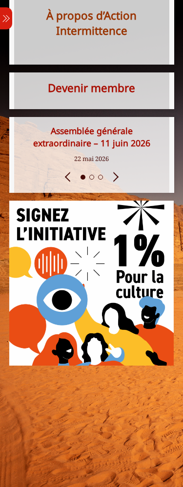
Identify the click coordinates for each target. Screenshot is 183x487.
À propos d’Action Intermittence (91, 23)
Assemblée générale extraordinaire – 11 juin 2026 (91, 137)
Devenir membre (91, 87)
